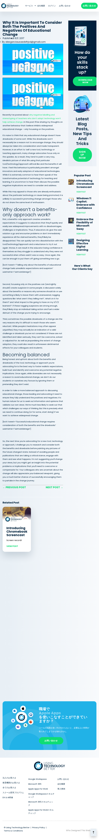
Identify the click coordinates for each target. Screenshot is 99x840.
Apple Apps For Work (38, 788)
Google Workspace (37, 779)
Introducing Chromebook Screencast (16, 531)
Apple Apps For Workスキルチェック (41, 811)
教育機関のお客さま (11, 782)
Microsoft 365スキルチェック (40, 803)
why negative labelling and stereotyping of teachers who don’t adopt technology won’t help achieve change (32, 118)
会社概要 (41, 5)
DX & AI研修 (8, 797)
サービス (29, 5)
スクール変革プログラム (13, 792)
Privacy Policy (38, 827)
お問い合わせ (65, 5)
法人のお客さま (9, 777)
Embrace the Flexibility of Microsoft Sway (84, 224)
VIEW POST (12, 546)
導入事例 (61, 788)
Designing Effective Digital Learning (83, 245)
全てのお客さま (9, 787)
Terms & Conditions (13, 830)
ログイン (52, 5)
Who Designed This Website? (80, 830)
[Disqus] (33, 590)
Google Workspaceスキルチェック (41, 795)
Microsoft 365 (34, 784)
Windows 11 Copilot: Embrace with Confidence (85, 203)
